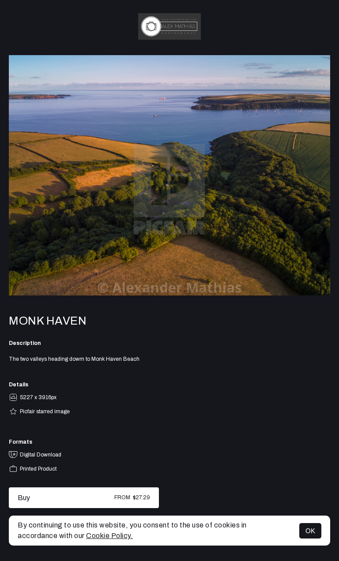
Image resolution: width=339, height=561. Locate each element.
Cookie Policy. (109, 535)
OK (310, 531)
